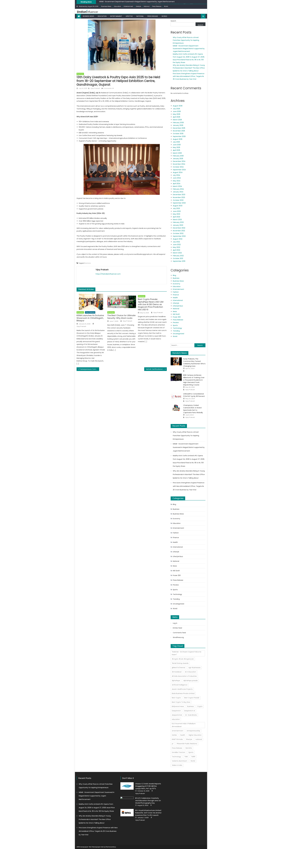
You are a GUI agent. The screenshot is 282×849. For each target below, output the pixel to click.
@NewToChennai (178, 667)
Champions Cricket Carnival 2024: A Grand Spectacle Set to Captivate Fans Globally (193, 409)
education (176, 719)
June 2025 (177, 145)
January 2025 (178, 158)
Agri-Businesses (194, 667)
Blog (174, 275)
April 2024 (176, 183)
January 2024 (178, 192)
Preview (176, 322)
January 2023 (178, 225)
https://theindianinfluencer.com (108, 274)
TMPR (193, 757)
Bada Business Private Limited (183, 693)
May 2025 (176, 147)
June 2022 (177, 244)
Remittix (189, 748)
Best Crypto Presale (191, 698)
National (146, 6)
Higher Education (195, 735)
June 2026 (177, 111)
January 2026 (178, 125)
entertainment (177, 731)
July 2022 (176, 242)
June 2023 (177, 211)
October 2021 (178, 258)
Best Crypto (176, 698)
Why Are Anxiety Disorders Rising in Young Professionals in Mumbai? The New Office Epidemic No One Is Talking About (189, 68)
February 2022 (178, 256)
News (175, 311)
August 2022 (177, 239)
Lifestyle (138, 6)
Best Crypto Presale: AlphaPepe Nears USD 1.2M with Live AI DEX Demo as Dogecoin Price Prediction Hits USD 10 (150, 304)
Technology (177, 328)
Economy (176, 284)
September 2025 (179, 136)
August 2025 (177, 139)
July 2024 (176, 175)
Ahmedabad (176, 672)
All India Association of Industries (184, 676)
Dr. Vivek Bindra (191, 715)
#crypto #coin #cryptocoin (183, 659)
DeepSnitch (176, 711)
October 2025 (178, 133)
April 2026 (176, 117)
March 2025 (177, 153)
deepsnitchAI (177, 715)
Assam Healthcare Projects (182, 689)
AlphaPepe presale (190, 680)
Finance (176, 295)
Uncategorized (178, 334)
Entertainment (128, 6)
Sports (175, 325)
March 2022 (177, 253)
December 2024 (179, 161)
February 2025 (178, 156)
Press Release (156, 6)
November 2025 (179, 131)
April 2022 (176, 250)
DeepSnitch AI (189, 711)
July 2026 (176, 109)
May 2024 (176, 181)
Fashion (176, 292)
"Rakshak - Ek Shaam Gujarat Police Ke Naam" (186, 653)
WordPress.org (178, 637)
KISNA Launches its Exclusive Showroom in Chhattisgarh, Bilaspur (90, 318)
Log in (175, 623)
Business (80, 74)
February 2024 (178, 189)
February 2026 (178, 122)
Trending (176, 331)
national (199, 739)
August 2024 (178, 172)
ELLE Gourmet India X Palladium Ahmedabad (184, 724)
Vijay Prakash (95, 88)
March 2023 (177, 219)
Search (173, 21)
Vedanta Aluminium (179, 761)
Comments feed (179, 633)
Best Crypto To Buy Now (181, 702)
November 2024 (179, 164)
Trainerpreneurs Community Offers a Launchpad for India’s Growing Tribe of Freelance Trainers (89, 369)
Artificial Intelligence (179, 685)
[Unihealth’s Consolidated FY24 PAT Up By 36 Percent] (176, 396)
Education (117, 6)
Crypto (199, 706)
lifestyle (189, 739)
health (182, 735)
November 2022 (179, 231)
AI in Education (190, 672)
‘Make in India (177, 765)
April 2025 (176, 150)
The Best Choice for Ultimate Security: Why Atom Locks (121, 316)
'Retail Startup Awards (180, 663)
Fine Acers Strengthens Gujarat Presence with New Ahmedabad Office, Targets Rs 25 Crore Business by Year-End (188, 76)
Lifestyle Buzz (178, 306)
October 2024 (178, 167)
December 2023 (179, 194)
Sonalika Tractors (178, 752)
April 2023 (176, 217)
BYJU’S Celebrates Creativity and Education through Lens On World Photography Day (148, 800)
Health (175, 298)
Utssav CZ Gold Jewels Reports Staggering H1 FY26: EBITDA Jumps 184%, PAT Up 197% (148, 786)
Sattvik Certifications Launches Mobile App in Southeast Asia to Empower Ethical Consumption (156, 369)
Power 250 (177, 317)
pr (172, 744)
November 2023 (179, 197)
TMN (186, 757)
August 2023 (177, 206)
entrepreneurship (193, 731)
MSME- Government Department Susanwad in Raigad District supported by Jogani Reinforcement (189, 48)
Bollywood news (178, 706)
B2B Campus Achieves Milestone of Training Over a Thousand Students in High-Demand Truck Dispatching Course (193, 380)
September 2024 (179, 170)
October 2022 (178, 233)
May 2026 (176, 114)
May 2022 (176, 247)
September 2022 (179, 236)
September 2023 (179, 203)
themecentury (111, 847)
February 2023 (178, 222)
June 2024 (177, 178)
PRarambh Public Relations (187, 744)
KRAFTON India (177, 739)
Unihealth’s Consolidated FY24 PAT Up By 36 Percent (194, 395)
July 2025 (176, 142)
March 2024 (177, 186)
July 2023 (176, 208)
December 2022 (179, 228)
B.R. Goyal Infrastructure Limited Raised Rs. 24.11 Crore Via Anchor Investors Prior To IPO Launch (148, 812)
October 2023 (178, 200)
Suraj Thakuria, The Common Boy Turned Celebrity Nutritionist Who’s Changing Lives (194, 362)
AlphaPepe (176, 680)
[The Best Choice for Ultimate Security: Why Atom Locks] (121, 302)
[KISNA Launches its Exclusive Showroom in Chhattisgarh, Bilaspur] (91, 302)
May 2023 (176, 214)
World (166, 6)
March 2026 (177, 120)
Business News (106, 6)
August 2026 (177, 106)
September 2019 (179, 261)
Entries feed (177, 628)
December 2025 (179, 128)
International (178, 300)
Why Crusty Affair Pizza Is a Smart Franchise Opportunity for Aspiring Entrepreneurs (186, 40)
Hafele (174, 735)
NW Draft (176, 314)
